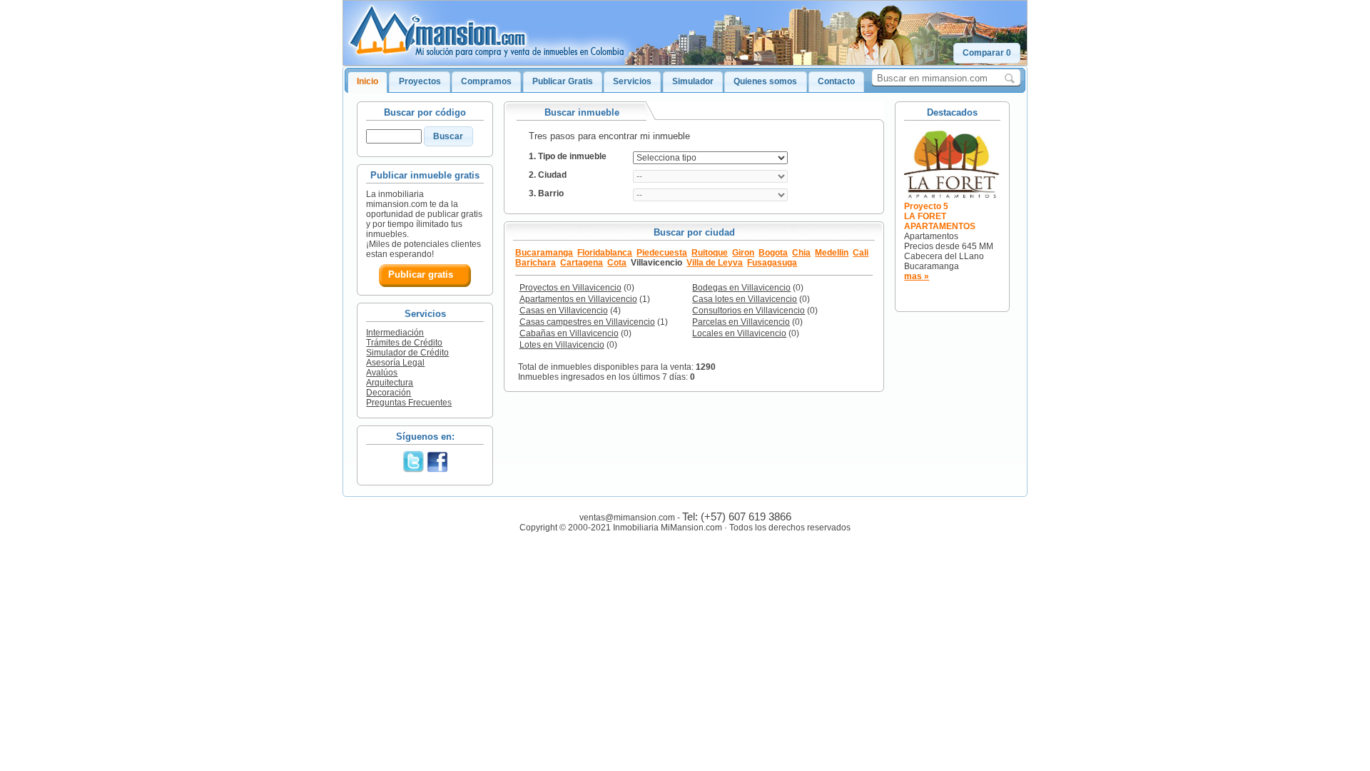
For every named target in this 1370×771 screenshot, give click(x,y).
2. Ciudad (548, 175)
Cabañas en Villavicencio (569, 333)
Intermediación (395, 333)
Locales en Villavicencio (739, 333)
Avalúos (381, 373)
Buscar (448, 136)
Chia (801, 253)
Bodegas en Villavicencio (741, 288)
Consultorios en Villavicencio (748, 311)
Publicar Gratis (562, 81)
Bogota (773, 253)
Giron (743, 253)
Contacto (836, 81)
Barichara (535, 263)
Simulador (693, 81)
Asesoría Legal (395, 363)
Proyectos (420, 81)
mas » (916, 276)
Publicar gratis (420, 274)
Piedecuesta (661, 253)
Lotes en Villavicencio (561, 345)
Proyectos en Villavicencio (570, 288)
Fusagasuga (772, 263)
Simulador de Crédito (407, 353)
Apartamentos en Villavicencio (578, 299)
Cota (616, 263)
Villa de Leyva (714, 263)
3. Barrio (546, 193)
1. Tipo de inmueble (568, 156)
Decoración (388, 393)
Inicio (367, 81)
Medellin (831, 253)
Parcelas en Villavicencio (741, 322)
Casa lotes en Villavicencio (744, 299)
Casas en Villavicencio (563, 311)
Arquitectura (389, 383)
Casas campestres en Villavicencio (587, 322)
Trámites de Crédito (404, 343)
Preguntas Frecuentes (409, 403)
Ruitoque (709, 253)
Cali (860, 253)
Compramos (486, 81)
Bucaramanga (544, 253)
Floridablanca (604, 253)
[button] (986, 53)
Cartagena (581, 263)
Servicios (632, 81)
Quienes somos (765, 81)
